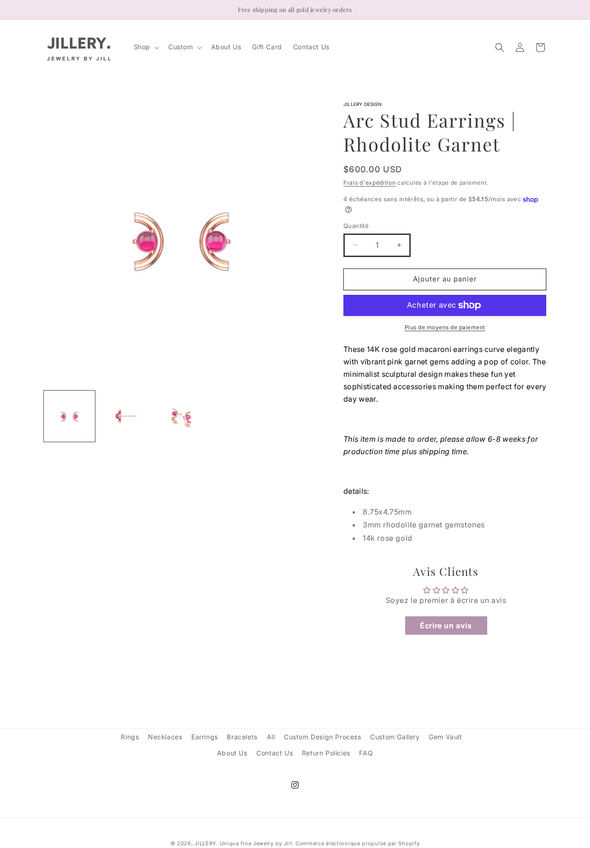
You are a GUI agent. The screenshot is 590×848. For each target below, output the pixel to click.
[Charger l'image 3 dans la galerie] (180, 416)
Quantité (356, 225)
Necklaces (165, 737)
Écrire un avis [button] (446, 625)
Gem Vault (445, 737)
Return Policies (326, 753)
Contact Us (274, 753)
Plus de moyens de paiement (445, 327)
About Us (232, 753)
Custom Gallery (394, 737)
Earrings (204, 737)
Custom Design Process (322, 737)
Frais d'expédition (369, 182)
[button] (145, 47)
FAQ (366, 753)
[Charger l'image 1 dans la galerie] (69, 416)
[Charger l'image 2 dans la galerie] (125, 416)
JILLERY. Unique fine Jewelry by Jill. (244, 843)
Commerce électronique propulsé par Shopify (357, 843)
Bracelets (242, 737)
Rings (130, 737)
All (271, 737)
